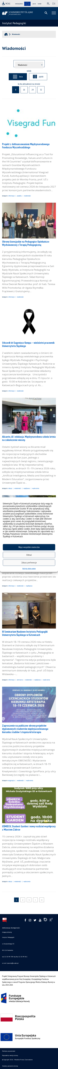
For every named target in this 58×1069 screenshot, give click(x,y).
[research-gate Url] (51, 920)
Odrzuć (29, 555)
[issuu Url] (45, 920)
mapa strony (7, 932)
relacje (10, 488)
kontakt (39, 4)
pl (48, 3)
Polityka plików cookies (29, 568)
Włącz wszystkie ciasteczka (29, 547)
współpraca (27, 488)
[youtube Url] (40, 920)
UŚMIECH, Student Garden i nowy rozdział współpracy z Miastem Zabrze (28, 828)
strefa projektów (19, 4)
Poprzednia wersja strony (10, 1055)
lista (21, 76)
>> (42, 899)
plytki (41, 76)
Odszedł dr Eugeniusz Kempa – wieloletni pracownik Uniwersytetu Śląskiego (28, 344)
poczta (34, 4)
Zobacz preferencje (29, 562)
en (53, 3)
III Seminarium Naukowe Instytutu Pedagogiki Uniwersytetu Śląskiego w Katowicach (25, 633)
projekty (19, 196)
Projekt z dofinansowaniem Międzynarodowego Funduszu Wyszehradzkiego (26, 145)
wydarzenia (35, 488)
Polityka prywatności (8, 1051)
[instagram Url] (30, 920)
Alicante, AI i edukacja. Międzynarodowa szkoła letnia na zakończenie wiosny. (29, 438)
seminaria (20, 680)
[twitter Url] (35, 920)
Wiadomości (27, 196)
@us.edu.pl (15, 963)
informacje (11, 196)
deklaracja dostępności (11, 928)
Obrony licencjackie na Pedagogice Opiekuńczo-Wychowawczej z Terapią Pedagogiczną (26, 243)
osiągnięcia (11, 780)
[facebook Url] (25, 920)
